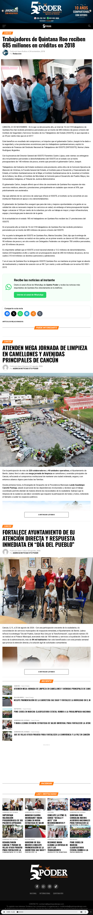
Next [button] (90, 11)
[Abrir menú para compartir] (33, 313)
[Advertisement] (46, 763)
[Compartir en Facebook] (7, 313)
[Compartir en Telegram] (26, 313)
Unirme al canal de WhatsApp (30, 295)
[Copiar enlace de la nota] (40, 313)
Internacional (44, 893)
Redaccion (17, 54)
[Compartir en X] (13, 313)
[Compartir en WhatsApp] (20, 313)
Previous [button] (3, 11)
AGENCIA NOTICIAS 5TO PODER (25, 369)
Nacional (33, 893)
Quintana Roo (58, 893)
